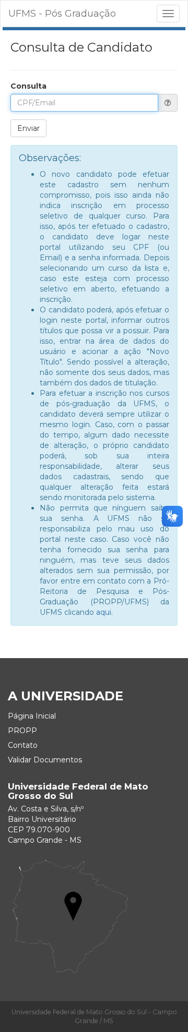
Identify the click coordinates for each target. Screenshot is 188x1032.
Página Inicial (32, 716)
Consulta (28, 86)
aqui (103, 612)
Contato (23, 745)
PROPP (22, 730)
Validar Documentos (45, 759)
